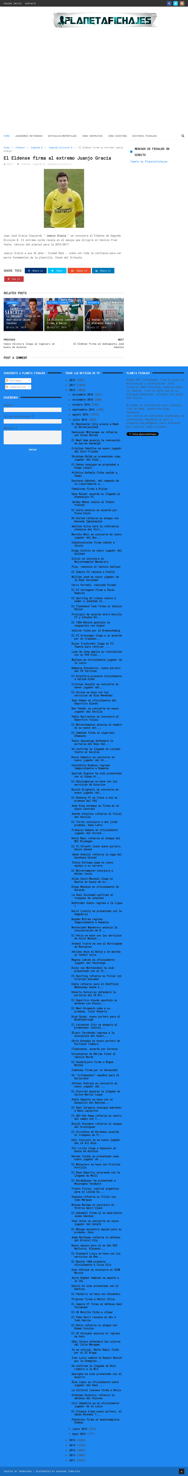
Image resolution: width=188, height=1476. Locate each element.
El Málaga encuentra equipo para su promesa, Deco (97, 1230)
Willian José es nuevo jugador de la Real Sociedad (95, 578)
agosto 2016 (81, 414)
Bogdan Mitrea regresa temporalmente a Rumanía (90, 920)
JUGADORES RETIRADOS (29, 135)
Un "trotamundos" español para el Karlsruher (95, 1076)
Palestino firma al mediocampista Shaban (95, 1421)
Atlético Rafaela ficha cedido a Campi (94, 474)
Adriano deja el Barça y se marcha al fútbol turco (96, 953)
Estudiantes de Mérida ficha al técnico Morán (94, 1055)
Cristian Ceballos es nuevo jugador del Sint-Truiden (97, 450)
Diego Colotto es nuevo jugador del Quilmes (97, 552)
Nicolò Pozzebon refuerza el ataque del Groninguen (97, 1125)
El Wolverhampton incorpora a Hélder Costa (92, 872)
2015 (73, 1440)
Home (7, 135)
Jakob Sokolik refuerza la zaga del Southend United (97, 856)
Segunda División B (60, 147)
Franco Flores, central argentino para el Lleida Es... (95, 1190)
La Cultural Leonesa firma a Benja (61, 321)
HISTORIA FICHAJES (144, 135)
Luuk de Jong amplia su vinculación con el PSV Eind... (97, 653)
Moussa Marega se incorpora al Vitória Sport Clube (93, 1206)
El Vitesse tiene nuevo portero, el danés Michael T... (97, 1413)
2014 (73, 1445)
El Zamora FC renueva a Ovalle (93, 572)
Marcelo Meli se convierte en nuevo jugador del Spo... (97, 536)
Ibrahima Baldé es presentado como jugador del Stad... (96, 458)
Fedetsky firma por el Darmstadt (95, 1070)
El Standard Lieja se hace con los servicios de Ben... (96, 1255)
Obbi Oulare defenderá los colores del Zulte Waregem (96, 1343)
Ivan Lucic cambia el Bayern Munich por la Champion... (97, 1359)
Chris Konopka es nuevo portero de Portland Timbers (96, 1042)
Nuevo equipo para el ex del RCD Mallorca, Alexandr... (94, 1247)
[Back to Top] (181, 1471)
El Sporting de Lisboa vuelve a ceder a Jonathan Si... (94, 599)
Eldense (20, 147)
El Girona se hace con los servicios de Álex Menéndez (92, 693)
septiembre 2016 (84, 409)
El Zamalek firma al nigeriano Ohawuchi (93, 734)
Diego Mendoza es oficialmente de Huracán (95, 888)
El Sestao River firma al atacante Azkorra (102, 321)
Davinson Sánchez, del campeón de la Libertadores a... (95, 482)
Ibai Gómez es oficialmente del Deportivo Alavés (94, 702)
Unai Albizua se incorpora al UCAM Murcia (96, 1271)
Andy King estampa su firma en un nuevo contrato (95, 807)
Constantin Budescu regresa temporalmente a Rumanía (91, 766)
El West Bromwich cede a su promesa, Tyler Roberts (91, 1009)
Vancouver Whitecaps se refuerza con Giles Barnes (94, 433)
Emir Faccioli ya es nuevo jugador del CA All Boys (96, 1141)
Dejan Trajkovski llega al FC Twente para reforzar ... (92, 645)
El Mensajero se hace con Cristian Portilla (96, 1166)
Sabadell (13, 302)
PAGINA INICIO (13, 3)
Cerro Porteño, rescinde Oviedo (94, 585)
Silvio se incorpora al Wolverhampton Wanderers (90, 560)
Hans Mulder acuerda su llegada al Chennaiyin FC (96, 495)
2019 (73, 380)
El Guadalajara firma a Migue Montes (92, 1063)
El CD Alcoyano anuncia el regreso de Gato (96, 1335)
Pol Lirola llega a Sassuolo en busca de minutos (94, 1149)
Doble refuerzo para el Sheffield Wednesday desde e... (95, 985)
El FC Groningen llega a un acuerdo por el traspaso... (97, 637)
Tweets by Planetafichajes (148, 161)
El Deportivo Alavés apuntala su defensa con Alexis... (94, 1001)
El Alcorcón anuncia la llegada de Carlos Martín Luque (96, 1093)
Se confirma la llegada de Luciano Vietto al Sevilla (96, 750)
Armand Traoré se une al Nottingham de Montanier (97, 945)
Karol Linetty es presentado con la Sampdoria (97, 912)
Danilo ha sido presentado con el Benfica (95, 1287)
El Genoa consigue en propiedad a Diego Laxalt (95, 466)
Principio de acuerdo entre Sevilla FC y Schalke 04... (97, 616)
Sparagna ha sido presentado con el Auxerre (97, 1375)
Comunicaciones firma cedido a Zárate (93, 544)
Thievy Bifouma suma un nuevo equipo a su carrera (92, 864)
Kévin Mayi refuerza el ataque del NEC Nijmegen (96, 839)
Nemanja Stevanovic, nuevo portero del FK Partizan (96, 669)
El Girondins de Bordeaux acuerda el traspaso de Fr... (95, 1133)
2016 (73, 390)
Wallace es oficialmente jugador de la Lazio (97, 661)
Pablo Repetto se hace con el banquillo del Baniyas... (92, 1101)
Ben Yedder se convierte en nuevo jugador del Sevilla (95, 710)
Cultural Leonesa (58, 302)
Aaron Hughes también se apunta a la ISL (95, 1279)
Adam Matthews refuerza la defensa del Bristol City (96, 1239)
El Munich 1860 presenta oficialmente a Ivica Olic (91, 1263)
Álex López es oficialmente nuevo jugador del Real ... (95, 1383)
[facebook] (169, 3)
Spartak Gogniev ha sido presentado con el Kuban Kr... (97, 775)
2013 (73, 1450)
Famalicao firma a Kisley (89, 488)
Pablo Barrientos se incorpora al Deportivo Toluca (95, 718)
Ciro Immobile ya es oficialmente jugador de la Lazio (95, 1404)
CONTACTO (30, 3)
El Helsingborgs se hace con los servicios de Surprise (94, 783)
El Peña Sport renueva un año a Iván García (94, 1318)
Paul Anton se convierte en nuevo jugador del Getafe (95, 1222)
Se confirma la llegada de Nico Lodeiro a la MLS (94, 1367)
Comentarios (17, 387)
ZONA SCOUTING (117, 135)
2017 (73, 385)
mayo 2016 (79, 1434)
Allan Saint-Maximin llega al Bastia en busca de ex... (92, 880)
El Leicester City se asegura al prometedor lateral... (94, 1026)
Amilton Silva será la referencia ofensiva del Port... (95, 527)
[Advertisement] (26, 70)
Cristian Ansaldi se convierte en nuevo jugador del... (95, 685)
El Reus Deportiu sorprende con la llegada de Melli (96, 1174)
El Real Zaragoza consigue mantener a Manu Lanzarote (97, 1109)
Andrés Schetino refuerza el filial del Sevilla (97, 815)
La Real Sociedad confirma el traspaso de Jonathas (92, 896)
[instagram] (182, 3)
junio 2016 (80, 1429)
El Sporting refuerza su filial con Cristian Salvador (97, 977)
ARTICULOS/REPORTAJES (62, 135)
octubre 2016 (81, 404)
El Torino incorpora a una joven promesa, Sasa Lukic (95, 823)
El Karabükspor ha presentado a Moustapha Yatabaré (94, 1182)
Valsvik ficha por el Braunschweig (96, 630)
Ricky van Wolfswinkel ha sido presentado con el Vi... (93, 969)
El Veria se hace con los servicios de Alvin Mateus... (97, 937)
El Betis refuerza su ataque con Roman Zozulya (94, 1326)
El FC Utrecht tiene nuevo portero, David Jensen (97, 848)
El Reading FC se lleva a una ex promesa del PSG (94, 799)
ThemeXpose (25, 1471)
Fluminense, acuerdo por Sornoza (95, 1049)
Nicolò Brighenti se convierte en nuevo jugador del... (95, 791)
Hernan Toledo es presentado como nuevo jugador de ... (95, 1157)
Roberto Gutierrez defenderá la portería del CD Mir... (94, 993)
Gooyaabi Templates (68, 1471)
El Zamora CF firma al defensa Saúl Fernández (97, 1305)
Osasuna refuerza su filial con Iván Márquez (94, 1198)
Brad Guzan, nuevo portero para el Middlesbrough (96, 1018)
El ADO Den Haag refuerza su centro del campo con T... (97, 1117)
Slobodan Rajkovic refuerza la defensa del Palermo (93, 1396)
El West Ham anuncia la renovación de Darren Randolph (96, 441)
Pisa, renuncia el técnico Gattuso (96, 566)
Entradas (14, 380)
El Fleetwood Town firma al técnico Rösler (97, 607)
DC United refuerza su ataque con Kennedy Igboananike (95, 519)
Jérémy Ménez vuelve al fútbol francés (93, 503)
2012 (73, 1455)
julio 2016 (80, 419)
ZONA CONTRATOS (92, 135)
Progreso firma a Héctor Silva (93, 1299)
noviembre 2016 (83, 399)
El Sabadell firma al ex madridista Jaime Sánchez (23, 319)
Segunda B (37, 147)
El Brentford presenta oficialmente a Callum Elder (97, 677)
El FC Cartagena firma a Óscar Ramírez (93, 591)
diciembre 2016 (83, 394)
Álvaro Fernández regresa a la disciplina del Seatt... (93, 1034)
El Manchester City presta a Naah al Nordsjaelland (95, 425)
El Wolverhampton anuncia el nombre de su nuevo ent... (97, 726)
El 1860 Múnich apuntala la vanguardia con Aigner (91, 624)
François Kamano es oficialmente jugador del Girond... (95, 831)
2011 (73, 1460)
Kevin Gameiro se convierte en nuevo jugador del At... (93, 758)
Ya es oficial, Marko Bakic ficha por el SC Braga (95, 1351)
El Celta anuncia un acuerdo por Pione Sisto (94, 511)
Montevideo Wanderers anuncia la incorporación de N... (94, 929)
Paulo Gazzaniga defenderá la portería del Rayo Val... (92, 742)
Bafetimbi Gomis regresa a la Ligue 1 (97, 904)
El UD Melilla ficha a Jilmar (92, 1312)
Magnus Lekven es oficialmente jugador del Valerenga (93, 961)
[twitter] (175, 3)
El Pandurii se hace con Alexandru (96, 1294)
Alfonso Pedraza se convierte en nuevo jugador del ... (94, 1084)
